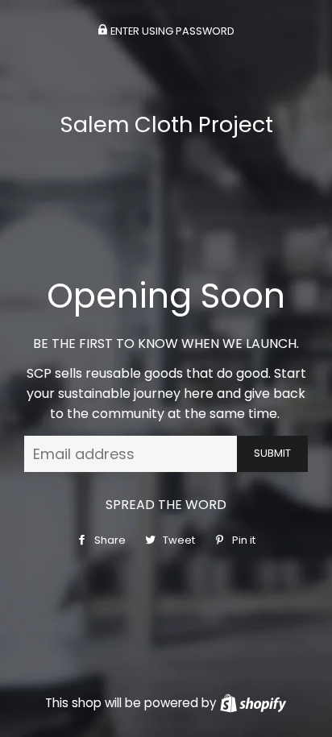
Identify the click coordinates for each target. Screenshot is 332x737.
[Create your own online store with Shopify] (253, 702)
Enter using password (171, 31)
